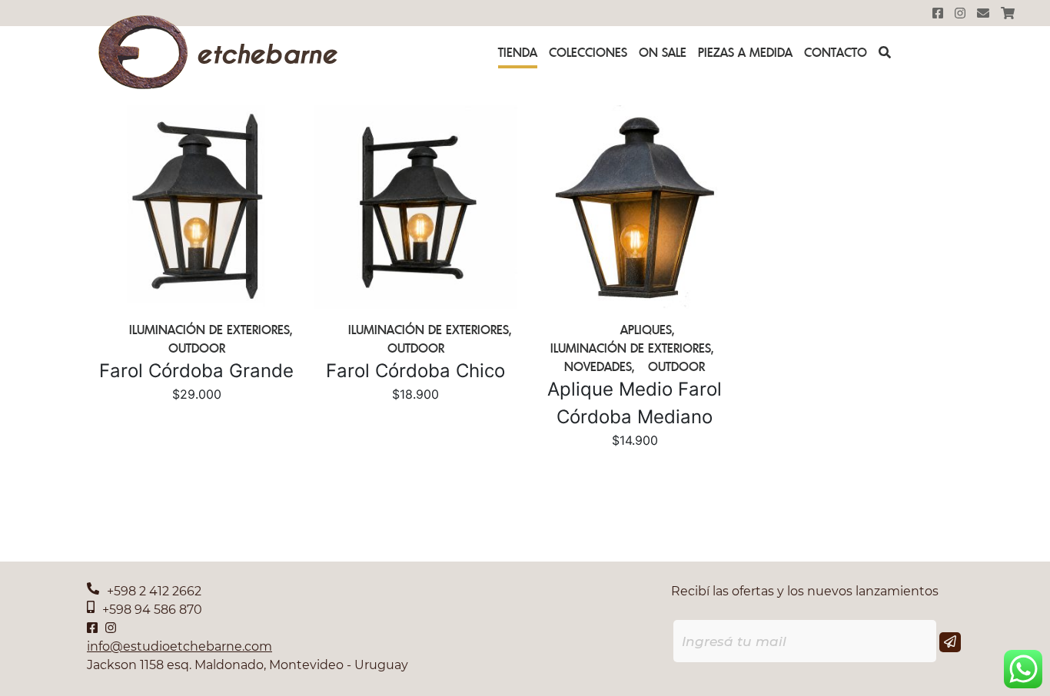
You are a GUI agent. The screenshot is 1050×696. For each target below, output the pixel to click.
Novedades (598, 366)
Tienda (517, 52)
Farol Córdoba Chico (415, 371)
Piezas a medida (745, 52)
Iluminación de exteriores (209, 329)
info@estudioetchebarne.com (179, 646)
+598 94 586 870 (152, 609)
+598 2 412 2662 (154, 591)
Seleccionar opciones (197, 420)
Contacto (835, 52)
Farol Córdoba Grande (196, 371)
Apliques (646, 329)
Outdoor (196, 348)
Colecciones (588, 52)
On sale (662, 52)
